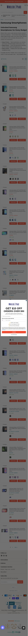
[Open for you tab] (23, 627)
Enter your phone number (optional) (8, 318)
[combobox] (3, 320)
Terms (4, 329)
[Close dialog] (26, 300)
